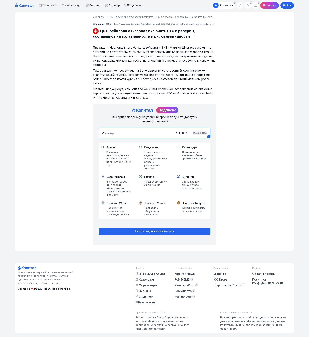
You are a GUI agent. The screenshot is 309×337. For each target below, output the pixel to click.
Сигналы (95, 5)
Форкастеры (73, 5)
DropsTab (219, 273)
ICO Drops (220, 279)
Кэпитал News (185, 273)
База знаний (146, 302)
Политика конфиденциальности (267, 281)
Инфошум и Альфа (152, 273)
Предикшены (135, 5)
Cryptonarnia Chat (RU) (228, 285)
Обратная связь (263, 273)
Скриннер (146, 296)
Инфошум (98, 16)
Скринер (114, 5)
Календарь (49, 5)
